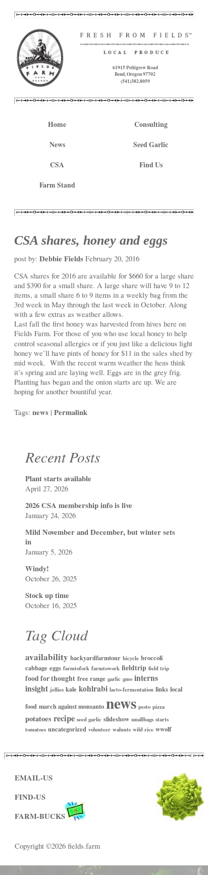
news (40, 412)
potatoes (38, 718)
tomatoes (35, 729)
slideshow (116, 718)
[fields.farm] (40, 82)
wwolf (163, 728)
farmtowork (105, 668)
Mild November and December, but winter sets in (100, 536)
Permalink (70, 412)
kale (71, 689)
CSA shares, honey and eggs (91, 240)
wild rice (143, 729)
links (161, 689)
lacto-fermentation (131, 689)
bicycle (131, 658)
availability (46, 657)
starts (162, 719)
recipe (64, 718)
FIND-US (30, 797)
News (57, 145)
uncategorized (67, 728)
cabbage (36, 667)
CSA (57, 165)
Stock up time (47, 595)
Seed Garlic (150, 145)
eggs (55, 667)
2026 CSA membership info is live (78, 505)
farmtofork (76, 668)
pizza (158, 707)
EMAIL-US (34, 777)
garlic (114, 679)
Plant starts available (58, 478)
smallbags (142, 719)
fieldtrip (134, 668)
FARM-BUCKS (40, 816)
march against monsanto (71, 706)
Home (57, 124)
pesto (144, 707)
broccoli (152, 657)
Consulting (151, 124)
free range (91, 678)
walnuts (122, 729)
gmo (127, 679)
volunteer (99, 729)
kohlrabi (93, 688)
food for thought (50, 678)
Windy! (37, 568)
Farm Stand (57, 185)
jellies (57, 689)
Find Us (151, 165)
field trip (158, 668)
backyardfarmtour (95, 657)
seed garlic (89, 719)
